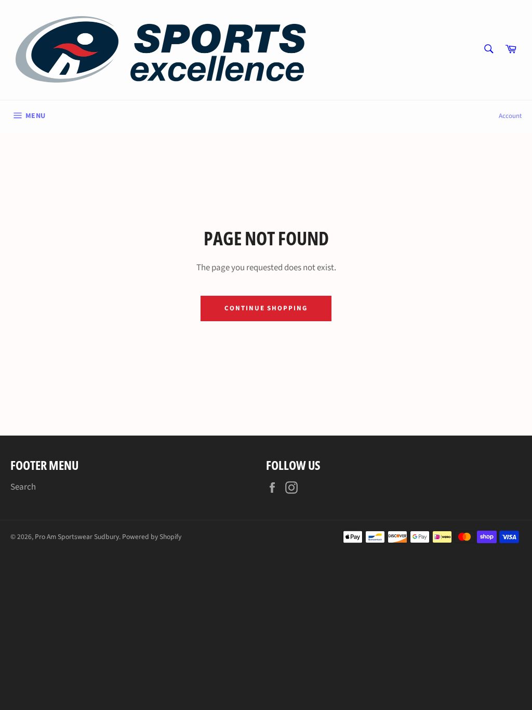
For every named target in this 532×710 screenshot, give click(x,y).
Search (23, 487)
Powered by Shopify (151, 537)
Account (510, 116)
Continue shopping (266, 308)
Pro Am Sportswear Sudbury (77, 537)
